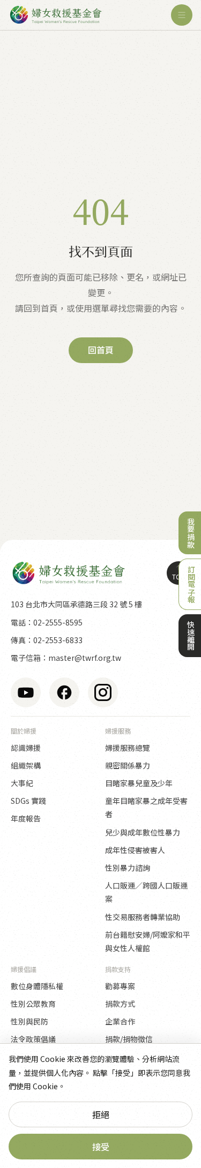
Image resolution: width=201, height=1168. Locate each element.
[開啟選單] (181, 15)
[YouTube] (26, 692)
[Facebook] (64, 692)
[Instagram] (103, 692)
